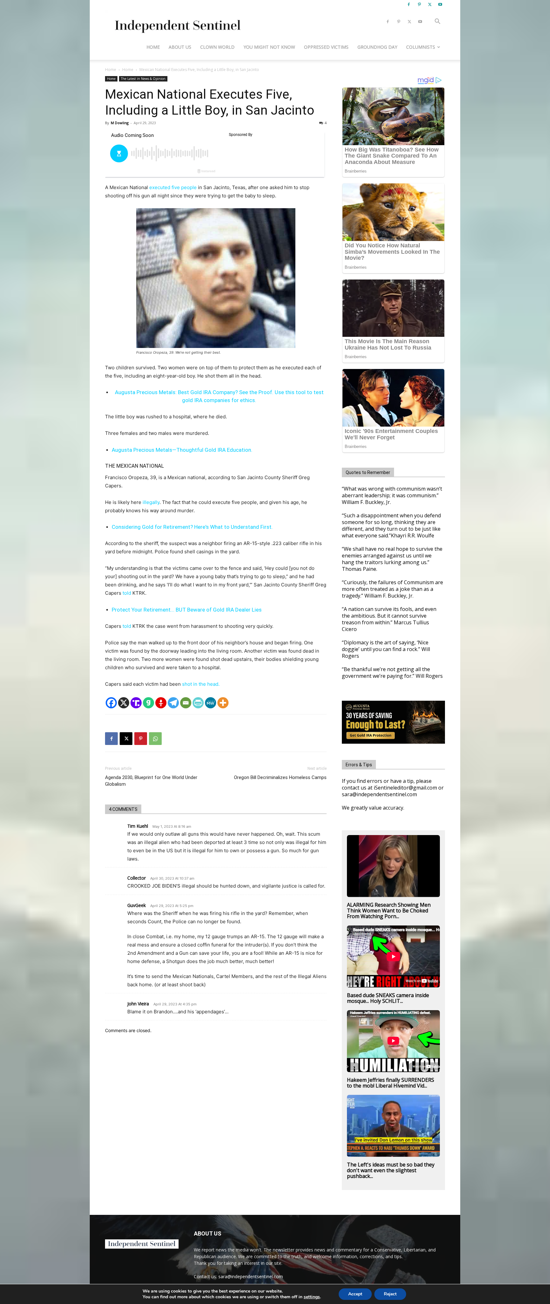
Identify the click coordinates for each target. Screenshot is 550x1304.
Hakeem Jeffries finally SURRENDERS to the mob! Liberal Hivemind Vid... (390, 1082)
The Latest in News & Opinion (143, 78)
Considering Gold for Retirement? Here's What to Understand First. (192, 527)
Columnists (420, 47)
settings (312, 1297)
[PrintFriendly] (198, 702)
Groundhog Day (377, 47)
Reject (390, 1294)
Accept (355, 1294)
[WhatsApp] (155, 738)
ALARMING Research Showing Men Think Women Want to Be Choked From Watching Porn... (389, 910)
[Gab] (148, 702)
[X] (429, 4)
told (127, 593)
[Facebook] (408, 4)
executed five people (172, 187)
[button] (437, 22)
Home (153, 47)
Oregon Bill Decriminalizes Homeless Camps (280, 777)
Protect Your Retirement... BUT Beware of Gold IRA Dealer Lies (187, 609)
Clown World (217, 47)
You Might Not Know (269, 47)
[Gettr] (160, 702)
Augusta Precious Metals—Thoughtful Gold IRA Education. (182, 450)
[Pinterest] (419, 4)
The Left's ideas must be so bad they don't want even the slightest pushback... (390, 1170)
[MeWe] (210, 702)
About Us (180, 47)
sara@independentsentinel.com (250, 1276)
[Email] (185, 702)
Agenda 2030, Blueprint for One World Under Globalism (151, 781)
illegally (151, 502)
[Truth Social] (136, 702)
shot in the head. (201, 684)
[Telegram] (173, 702)
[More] (223, 702)
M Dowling (120, 122)
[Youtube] (440, 4)
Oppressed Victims (326, 47)
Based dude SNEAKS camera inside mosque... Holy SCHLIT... (388, 998)
